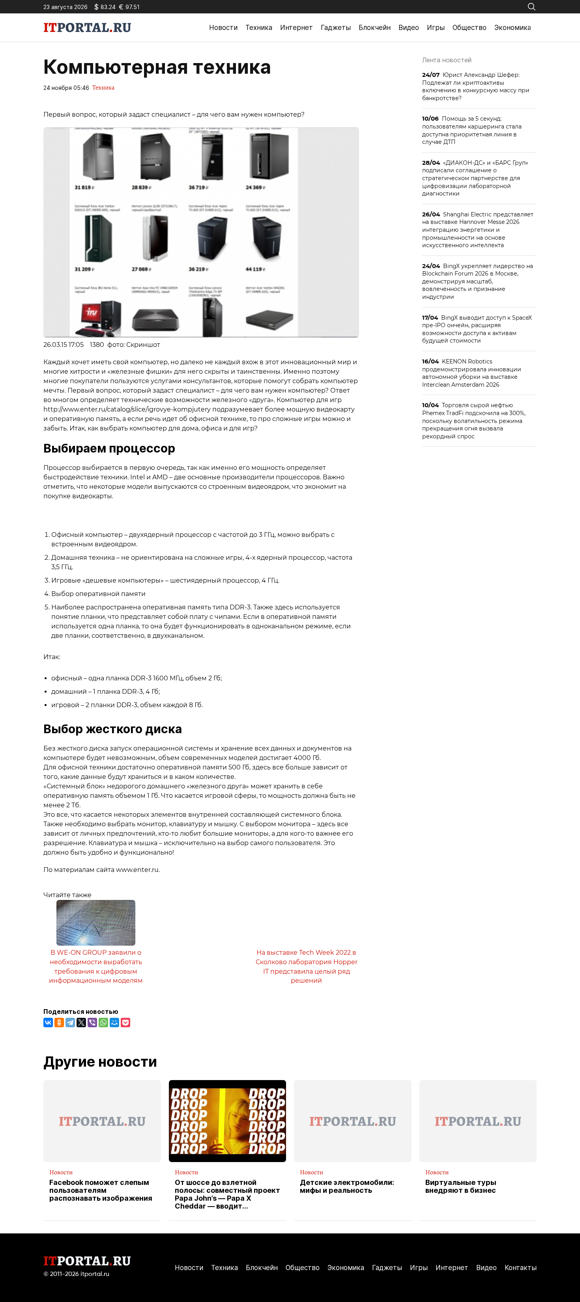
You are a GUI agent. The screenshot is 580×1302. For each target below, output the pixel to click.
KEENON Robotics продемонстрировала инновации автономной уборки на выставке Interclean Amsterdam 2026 (471, 373)
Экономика (512, 28)
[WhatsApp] (103, 1022)
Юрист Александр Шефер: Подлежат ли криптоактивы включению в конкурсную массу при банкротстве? (475, 86)
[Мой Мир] (114, 1022)
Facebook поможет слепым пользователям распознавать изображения (100, 1190)
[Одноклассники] (59, 1022)
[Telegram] (70, 1022)
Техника (258, 28)
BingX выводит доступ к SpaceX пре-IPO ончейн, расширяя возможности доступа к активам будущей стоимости (477, 329)
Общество (469, 28)
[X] (81, 1022)
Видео (409, 28)
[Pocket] (125, 1022)
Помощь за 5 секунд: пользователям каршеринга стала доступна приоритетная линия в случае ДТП (472, 130)
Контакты (521, 1268)
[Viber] (92, 1022)
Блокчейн (375, 28)
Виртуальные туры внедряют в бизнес (460, 1186)
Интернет (296, 28)
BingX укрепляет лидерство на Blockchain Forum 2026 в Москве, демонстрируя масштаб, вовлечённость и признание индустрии (477, 281)
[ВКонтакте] (48, 1022)
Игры (436, 28)
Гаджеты (336, 28)
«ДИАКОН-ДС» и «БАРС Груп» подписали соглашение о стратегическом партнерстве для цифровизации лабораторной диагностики (475, 178)
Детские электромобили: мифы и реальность (347, 1186)
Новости (223, 28)
